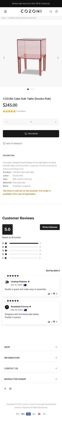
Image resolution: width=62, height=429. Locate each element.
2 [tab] (30, 89)
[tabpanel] (31, 56)
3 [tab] (32, 89)
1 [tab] (28, 89)
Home (3, 18)
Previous (4, 58)
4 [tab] (34, 89)
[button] (14, 112)
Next (58, 58)
